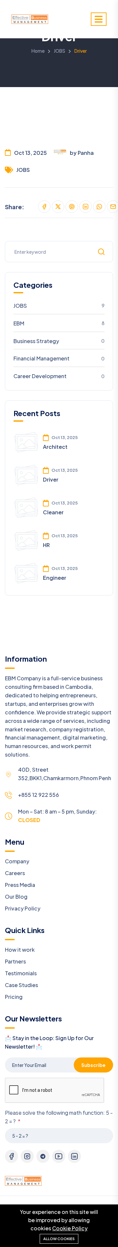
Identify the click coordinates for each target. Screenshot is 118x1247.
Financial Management (59, 358)
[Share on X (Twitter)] (58, 206)
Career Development (59, 376)
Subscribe (93, 1065)
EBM (59, 323)
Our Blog (16, 896)
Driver (50, 479)
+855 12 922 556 (38, 794)
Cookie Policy (70, 1228)
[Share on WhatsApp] (99, 206)
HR (46, 545)
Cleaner (53, 512)
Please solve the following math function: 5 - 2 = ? (59, 1117)
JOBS (59, 51)
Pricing (14, 996)
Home (38, 51)
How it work (20, 949)
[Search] (101, 252)
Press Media (20, 884)
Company (17, 861)
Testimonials (21, 973)
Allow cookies (59, 1239)
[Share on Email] (113, 206)
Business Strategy (59, 341)
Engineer (54, 578)
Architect (55, 447)
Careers (15, 873)
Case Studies (21, 984)
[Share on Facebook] (44, 206)
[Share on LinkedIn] (85, 206)
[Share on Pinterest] (72, 206)
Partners (15, 961)
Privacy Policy (22, 908)
